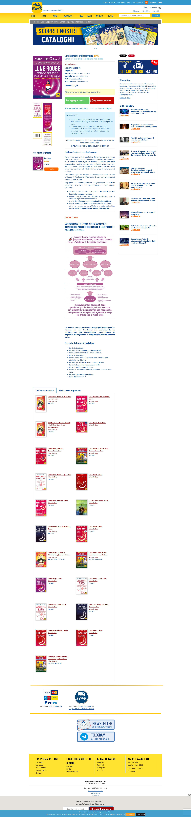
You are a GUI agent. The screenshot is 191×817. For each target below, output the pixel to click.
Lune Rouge (47, 158)
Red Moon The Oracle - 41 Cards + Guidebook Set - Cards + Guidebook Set (59, 425)
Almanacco (68, 16)
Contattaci (132, 771)
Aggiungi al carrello (77, 101)
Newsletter (146, 11)
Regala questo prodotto (102, 101)
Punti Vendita (41, 768)
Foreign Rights (41, 770)
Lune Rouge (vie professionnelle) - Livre (76, 22)
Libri (33, 16)
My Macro (99, 16)
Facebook (100, 765)
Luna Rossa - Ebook (95, 475)
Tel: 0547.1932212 (134, 762)
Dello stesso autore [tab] (45, 390)
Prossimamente (72, 772)
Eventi (89, 16)
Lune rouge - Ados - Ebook (57, 605)
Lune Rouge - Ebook (55, 579)
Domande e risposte (135, 768)
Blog (81, 16)
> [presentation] (96, 48)
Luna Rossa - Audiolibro (97, 423)
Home (36, 22)
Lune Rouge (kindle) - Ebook (58, 631)
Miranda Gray (70, 64)
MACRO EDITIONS (81, 76)
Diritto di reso (95, 793)
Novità (68, 769)
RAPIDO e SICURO (55, 706)
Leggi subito (124, 115)
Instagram (101, 768)
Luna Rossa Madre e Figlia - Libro (59, 475)
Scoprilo (51, 169)
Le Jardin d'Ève (76, 79)
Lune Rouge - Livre (95, 631)
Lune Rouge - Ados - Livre (98, 579)
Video (55, 16)
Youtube (100, 770)
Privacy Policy (130, 814)
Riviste (110, 16)
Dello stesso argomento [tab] (70, 390)
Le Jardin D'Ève (52, 22)
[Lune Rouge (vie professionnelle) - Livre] (47, 77)
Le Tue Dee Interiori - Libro (98, 501)
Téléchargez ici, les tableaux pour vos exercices (82, 92)
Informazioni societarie (95, 791)
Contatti (156, 11)
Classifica (69, 766)
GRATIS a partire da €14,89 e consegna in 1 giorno (81, 707)
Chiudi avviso (141, 814)
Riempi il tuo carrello (150, 7)
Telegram (100, 762)
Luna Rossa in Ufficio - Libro (58, 501)
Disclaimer (95, 796)
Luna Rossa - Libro (95, 527)
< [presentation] (94, 48)
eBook (44, 16)
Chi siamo (136, 11)
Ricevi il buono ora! (101, 808)
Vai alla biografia (125, 98)
